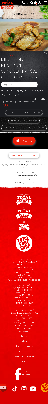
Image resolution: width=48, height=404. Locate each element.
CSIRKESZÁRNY (24, 13)
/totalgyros (26, 371)
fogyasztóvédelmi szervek (24, 356)
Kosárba (25, 141)
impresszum (24, 351)
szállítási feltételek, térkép (24, 155)
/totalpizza (26, 374)
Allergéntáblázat (40, 99)
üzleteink (24, 361)
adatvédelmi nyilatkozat (24, 346)
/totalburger (26, 376)
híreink (24, 336)
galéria (24, 341)
